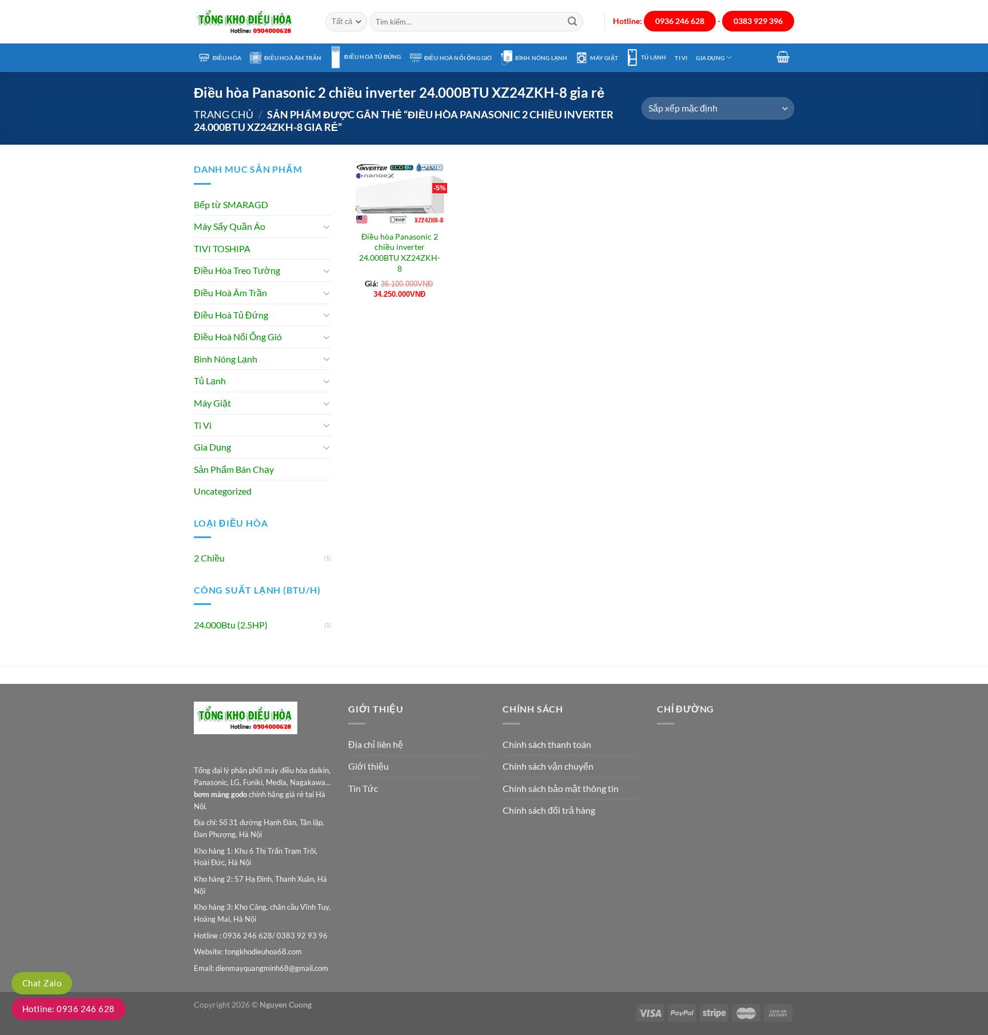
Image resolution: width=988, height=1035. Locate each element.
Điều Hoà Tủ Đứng (372, 56)
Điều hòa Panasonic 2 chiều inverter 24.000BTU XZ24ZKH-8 (399, 252)
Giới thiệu (368, 766)
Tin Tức (363, 788)
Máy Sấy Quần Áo (229, 226)
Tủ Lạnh (653, 57)
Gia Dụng (710, 57)
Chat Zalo (41, 983)
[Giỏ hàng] (783, 56)
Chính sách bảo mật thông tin (561, 788)
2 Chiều (209, 557)
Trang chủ (223, 114)
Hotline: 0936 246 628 (68, 1009)
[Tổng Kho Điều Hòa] (251, 22)
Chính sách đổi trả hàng (549, 810)
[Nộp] (572, 21)
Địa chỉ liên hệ (375, 744)
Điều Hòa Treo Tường (237, 270)
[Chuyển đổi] (326, 226)
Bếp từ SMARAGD (231, 204)
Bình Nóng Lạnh (541, 57)
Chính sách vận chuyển (548, 766)
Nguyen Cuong (286, 1004)
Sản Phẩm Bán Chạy (234, 469)
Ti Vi (681, 57)
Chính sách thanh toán (547, 744)
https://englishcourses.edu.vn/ (579, 1012)
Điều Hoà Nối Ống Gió (458, 57)
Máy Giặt (604, 57)
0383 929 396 (758, 21)
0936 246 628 (679, 21)
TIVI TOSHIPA (222, 248)
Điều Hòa (227, 57)
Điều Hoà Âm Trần (292, 57)
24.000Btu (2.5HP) (231, 624)
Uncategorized (223, 490)
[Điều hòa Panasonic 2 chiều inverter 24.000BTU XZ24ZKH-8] (399, 193)
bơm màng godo (220, 794)
